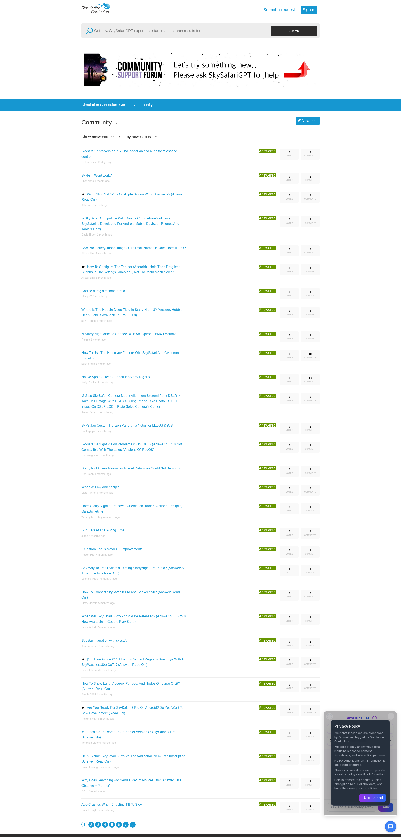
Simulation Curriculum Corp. (104, 105)
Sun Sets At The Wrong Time (102, 530)
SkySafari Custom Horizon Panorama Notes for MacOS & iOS (127, 425)
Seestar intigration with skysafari (105, 640)
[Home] (98, 8)
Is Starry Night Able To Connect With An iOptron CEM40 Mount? (128, 334)
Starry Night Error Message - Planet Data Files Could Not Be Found (131, 468)
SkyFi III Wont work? (96, 175)
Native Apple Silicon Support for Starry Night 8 (115, 377)
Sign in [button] (309, 9)
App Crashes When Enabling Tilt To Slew (112, 804)
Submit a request (279, 9)
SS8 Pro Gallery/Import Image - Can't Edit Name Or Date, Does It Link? (133, 248)
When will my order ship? (100, 487)
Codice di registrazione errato (103, 291)
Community (143, 105)
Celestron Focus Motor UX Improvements (111, 549)
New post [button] (309, 121)
